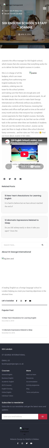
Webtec (36, 439)
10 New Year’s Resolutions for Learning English (19, 318)
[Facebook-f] (16, 301)
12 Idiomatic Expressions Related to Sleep (17, 330)
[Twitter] (25, 301)
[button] (44, 8)
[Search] (42, 245)
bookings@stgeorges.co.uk (13, 364)
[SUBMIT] (42, 416)
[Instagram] (21, 301)
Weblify (28, 439)
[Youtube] (30, 301)
